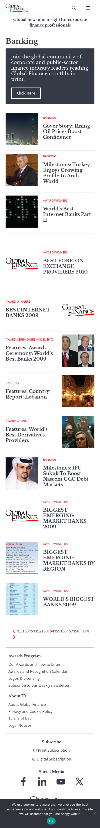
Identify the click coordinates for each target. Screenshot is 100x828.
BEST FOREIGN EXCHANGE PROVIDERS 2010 (65, 266)
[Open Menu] (88, 8)
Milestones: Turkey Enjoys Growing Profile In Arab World (66, 173)
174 (86, 631)
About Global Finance (27, 704)
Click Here (26, 93)
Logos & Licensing (24, 678)
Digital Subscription (54, 759)
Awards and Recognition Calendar (38, 671)
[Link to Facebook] (23, 781)
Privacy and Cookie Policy (30, 711)
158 (76, 631)
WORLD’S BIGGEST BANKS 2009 (68, 602)
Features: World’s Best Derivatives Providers (26, 434)
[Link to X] (79, 781)
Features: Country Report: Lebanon (27, 394)
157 (70, 631)
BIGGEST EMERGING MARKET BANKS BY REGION (68, 560)
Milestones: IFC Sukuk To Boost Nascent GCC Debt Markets (65, 476)
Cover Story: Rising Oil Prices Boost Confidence (66, 131)
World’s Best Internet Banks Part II (67, 214)
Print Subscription (54, 750)
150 (25, 631)
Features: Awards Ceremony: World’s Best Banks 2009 (29, 353)
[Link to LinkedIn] (42, 781)
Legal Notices (20, 725)
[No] (94, 813)
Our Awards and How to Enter (34, 664)
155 (57, 631)
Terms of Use (20, 718)
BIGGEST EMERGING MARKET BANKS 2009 (65, 518)
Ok (51, 821)
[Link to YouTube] (61, 781)
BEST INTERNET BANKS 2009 (28, 312)
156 (63, 631)
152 (38, 631)
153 (44, 631)
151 (32, 631)
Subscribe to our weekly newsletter (39, 685)
